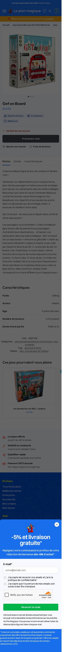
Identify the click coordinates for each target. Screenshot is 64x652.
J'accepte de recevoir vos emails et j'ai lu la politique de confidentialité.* (30, 579)
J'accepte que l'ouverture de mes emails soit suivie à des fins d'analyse (31, 585)
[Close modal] (56, 524)
